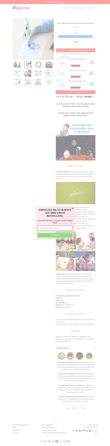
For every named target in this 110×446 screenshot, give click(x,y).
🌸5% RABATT (55, 235)
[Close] (72, 208)
